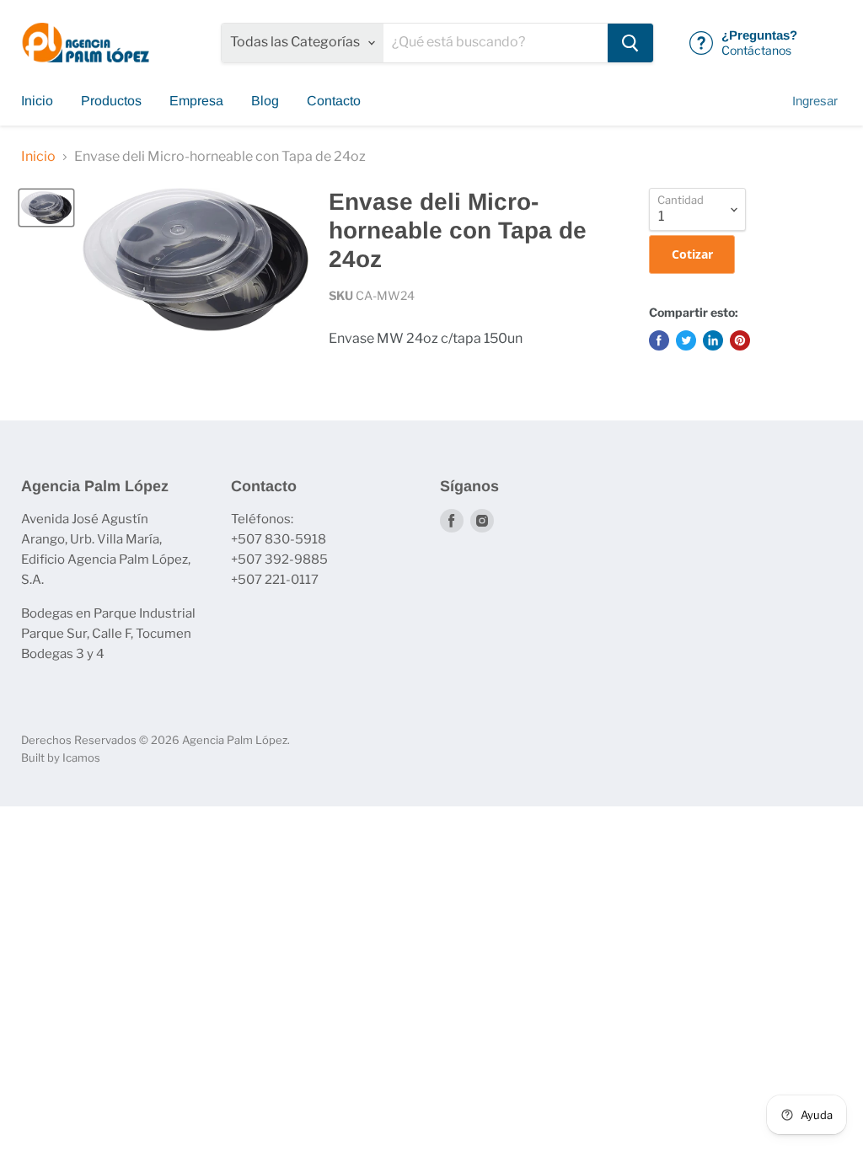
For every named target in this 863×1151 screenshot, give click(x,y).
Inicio (37, 101)
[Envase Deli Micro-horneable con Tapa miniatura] (46, 207)
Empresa (196, 101)
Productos (111, 101)
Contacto (334, 101)
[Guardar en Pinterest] (740, 340)
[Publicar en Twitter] (686, 340)
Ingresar (815, 101)
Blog (265, 101)
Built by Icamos (60, 757)
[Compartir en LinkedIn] (713, 340)
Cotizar (692, 254)
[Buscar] (630, 43)
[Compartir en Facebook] (659, 340)
